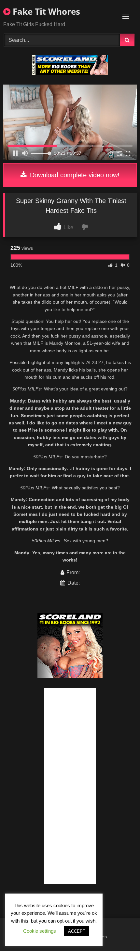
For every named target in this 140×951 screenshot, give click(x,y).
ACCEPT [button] (76, 931)
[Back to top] (120, 931)
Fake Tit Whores (45, 11)
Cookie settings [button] (39, 931)
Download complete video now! (73, 175)
